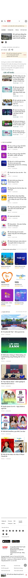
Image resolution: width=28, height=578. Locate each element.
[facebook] (3, 531)
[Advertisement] (14, 487)
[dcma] (23, 531)
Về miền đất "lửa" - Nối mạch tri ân (13, 332)
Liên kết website (20, 522)
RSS (14, 521)
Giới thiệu (3, 565)
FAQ (14, 523)
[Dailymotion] (6, 534)
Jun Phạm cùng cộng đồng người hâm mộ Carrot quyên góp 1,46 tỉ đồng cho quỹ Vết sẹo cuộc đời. (17, 198)
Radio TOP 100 (6, 312)
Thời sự (17, 29)
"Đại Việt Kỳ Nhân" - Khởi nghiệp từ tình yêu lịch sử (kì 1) (13, 382)
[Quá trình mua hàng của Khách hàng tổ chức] (4, 182)
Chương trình (10, 29)
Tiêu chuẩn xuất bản (18, 570)
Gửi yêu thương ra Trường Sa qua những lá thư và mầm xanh (19, 122)
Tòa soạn (10, 521)
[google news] (19, 531)
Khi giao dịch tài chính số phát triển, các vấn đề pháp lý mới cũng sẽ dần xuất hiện (19, 90)
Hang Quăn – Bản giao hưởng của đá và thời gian (17, 224)
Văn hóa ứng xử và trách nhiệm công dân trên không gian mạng (17, 233)
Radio (4, 29)
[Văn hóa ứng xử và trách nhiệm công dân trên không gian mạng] (4, 233)
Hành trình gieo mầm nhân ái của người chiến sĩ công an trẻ (17, 242)
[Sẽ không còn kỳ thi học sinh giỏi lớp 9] (7, 133)
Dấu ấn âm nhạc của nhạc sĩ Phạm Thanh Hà (12, 455)
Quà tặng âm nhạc (19, 303)
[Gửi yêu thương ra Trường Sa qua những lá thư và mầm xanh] (7, 123)
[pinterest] (13, 531)
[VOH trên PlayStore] (15, 541)
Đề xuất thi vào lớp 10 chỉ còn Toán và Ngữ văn (19, 101)
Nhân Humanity (5, 284)
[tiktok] (9, 531)
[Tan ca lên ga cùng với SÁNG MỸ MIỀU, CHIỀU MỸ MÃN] (4, 147)
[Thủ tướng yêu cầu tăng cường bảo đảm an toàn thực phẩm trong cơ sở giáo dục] (7, 78)
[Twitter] (3, 534)
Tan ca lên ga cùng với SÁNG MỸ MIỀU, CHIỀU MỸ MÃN (17, 146)
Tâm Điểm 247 (18, 284)
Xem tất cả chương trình (21, 249)
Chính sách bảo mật (5, 570)
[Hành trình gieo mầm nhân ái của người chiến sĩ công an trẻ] (4, 243)
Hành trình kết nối (6, 266)
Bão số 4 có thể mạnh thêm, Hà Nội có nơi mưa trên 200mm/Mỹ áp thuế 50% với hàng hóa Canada (17, 164)
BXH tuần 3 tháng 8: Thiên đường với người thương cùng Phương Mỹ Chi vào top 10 (13, 357)
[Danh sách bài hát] (4, 218)
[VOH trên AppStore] (6, 541)
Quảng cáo (4, 521)
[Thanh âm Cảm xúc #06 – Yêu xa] (4, 174)
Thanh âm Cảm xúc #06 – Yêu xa (17, 173)
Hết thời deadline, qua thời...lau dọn (14, 431)
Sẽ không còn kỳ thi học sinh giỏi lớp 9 (19, 131)
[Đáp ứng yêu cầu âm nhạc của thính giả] (4, 190)
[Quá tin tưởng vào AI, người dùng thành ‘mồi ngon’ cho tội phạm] (7, 112)
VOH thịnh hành (23, 29)
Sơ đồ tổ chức (17, 565)
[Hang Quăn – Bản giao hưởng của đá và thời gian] (4, 226)
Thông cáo (10, 523)
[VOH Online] (9, 21)
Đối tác (3, 523)
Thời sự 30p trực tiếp (20, 266)
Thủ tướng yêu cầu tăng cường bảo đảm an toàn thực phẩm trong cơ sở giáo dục (19, 78)
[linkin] (16, 531)
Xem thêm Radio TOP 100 (21, 311)
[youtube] (6, 531)
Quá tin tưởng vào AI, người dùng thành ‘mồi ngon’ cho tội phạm (19, 112)
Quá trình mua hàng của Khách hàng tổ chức (15, 181)
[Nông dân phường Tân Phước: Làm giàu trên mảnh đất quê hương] (4, 208)
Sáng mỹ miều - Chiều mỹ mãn (6, 303)
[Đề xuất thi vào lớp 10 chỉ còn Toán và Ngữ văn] (7, 102)
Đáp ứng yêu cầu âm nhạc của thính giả (17, 188)
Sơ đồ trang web (5, 568)
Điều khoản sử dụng (18, 568)
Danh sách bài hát (15, 216)
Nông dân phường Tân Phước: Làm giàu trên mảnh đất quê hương (17, 208)
